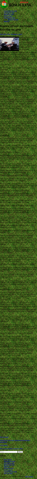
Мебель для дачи (13, 19)
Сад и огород (8, 16)
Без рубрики (8, 459)
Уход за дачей (8, 473)
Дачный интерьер (9, 18)
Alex (8, 34)
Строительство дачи (10, 11)
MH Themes (29, 476)
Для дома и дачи (9, 12)
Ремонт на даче (9, 14)
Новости (6, 21)
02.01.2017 (3, 34)
